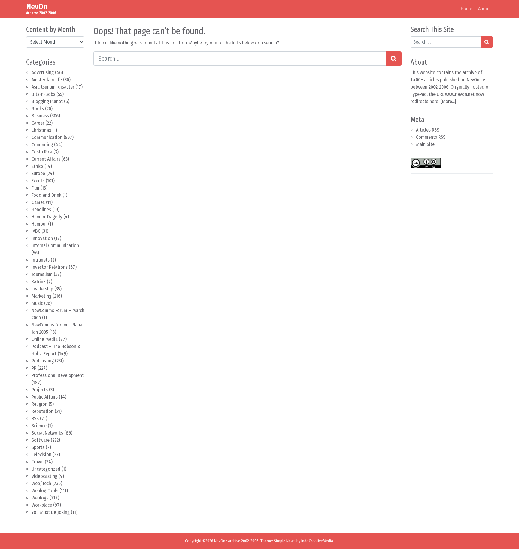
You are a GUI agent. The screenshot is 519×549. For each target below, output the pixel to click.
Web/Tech (41, 483)
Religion (39, 404)
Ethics (37, 166)
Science (39, 426)
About (484, 8)
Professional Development (58, 375)
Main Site (425, 144)
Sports (38, 447)
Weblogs (40, 498)
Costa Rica (42, 152)
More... (448, 101)
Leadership (42, 289)
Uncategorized (46, 469)
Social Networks (47, 433)
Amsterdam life (47, 80)
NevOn (36, 6)
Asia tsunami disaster (53, 87)
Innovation (42, 238)
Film (35, 188)
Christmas (41, 130)
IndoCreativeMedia (317, 541)
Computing (42, 144)
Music (37, 303)
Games (38, 202)
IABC (36, 231)
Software (41, 440)
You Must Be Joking (51, 512)
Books (38, 108)
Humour (39, 224)
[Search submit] (394, 58)
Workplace (42, 505)
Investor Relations (50, 267)
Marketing (41, 296)
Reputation (42, 411)
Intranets (41, 260)
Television (41, 454)
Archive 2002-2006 (243, 541)
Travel (38, 462)
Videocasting (44, 476)
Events (38, 181)
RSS (35, 418)
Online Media (45, 339)
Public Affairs (45, 397)
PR (34, 368)
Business (40, 116)
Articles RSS (427, 130)
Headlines (41, 209)
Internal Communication (55, 245)
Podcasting (43, 361)
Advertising (43, 72)
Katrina (39, 281)
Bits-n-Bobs (43, 94)
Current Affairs (46, 159)
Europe (38, 173)
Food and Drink (46, 195)
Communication (47, 137)
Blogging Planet (47, 101)
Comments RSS (430, 137)
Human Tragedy (47, 217)
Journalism (42, 274)
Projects (40, 390)
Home (466, 8)
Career (38, 123)
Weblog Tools (45, 490)
